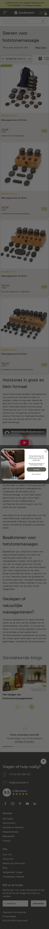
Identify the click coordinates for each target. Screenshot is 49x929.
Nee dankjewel (36, 474)
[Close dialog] (46, 451)
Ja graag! (36, 469)
